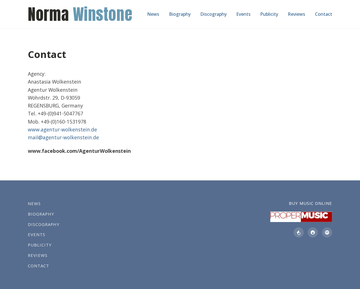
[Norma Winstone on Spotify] (327, 232)
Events (243, 14)
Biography (180, 14)
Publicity (269, 14)
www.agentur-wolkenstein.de (62, 129)
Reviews (296, 14)
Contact (323, 14)
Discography (213, 14)
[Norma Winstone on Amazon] (299, 232)
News (153, 14)
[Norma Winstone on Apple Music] (313, 232)
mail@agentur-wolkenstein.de (63, 137)
